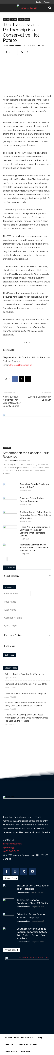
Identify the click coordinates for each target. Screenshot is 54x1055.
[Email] (28, 52)
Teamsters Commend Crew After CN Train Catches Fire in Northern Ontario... (34, 548)
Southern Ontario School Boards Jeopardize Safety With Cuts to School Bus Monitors (25, 704)
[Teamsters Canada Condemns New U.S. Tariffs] (10, 488)
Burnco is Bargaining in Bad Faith (39, 398)
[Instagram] (15, 871)
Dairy (27, 19)
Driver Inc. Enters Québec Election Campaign (25, 693)
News (21, 19)
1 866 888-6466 (11, 851)
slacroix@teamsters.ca (20, 365)
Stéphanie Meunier (13, 45)
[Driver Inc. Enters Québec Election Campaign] (10, 502)
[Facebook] (15, 52)
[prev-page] (4, 559)
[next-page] (9, 559)
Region (6, 19)
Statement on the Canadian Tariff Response (24, 674)
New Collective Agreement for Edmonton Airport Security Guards (12, 401)
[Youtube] (32, 871)
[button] (5, 8)
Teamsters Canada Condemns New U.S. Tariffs (26, 684)
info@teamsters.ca (12, 843)
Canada (14, 19)
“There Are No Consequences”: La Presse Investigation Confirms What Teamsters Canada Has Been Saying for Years (26, 718)
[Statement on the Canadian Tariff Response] (27, 431)
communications (10, 460)
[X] (21, 52)
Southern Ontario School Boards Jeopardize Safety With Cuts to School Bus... (35, 515)
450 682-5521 (9, 847)
